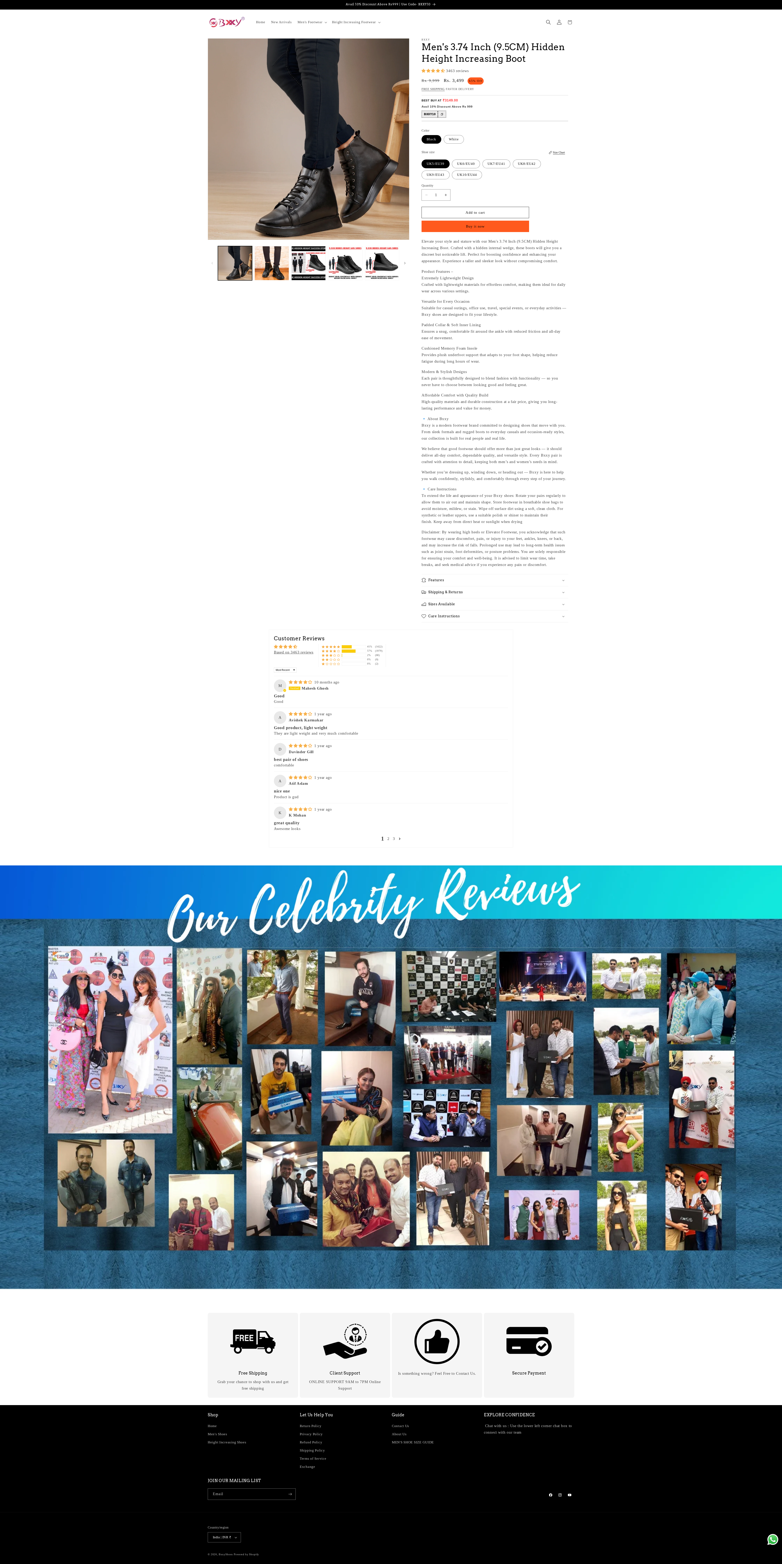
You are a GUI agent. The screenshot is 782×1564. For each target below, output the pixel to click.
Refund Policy (311, 1442)
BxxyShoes (226, 1554)
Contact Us (400, 1426)
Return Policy (310, 1426)
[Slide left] (212, 263)
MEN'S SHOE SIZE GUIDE (413, 1442)
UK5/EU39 (436, 164)
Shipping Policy (312, 1450)
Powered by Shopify (246, 1554)
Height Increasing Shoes (227, 1442)
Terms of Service (313, 1459)
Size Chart (559, 152)
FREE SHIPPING (433, 89)
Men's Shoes (217, 1434)
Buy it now (475, 226)
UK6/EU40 (466, 164)
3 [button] (394, 838)
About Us (399, 1434)
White (454, 139)
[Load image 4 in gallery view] (345, 263)
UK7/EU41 (496, 164)
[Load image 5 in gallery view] (382, 263)
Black (431, 139)
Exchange (307, 1467)
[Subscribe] (290, 1494)
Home (212, 1426)
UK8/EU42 (527, 164)
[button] (312, 22)
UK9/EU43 (436, 175)
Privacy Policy (311, 1434)
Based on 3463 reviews (293, 652)
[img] (301, 682)
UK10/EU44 (467, 175)
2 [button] (388, 838)
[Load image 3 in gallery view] (308, 263)
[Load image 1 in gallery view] (235, 263)
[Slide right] (404, 263)
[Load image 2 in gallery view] (272, 263)
